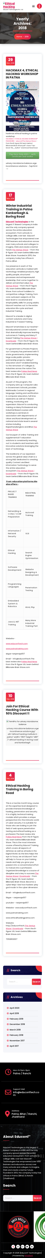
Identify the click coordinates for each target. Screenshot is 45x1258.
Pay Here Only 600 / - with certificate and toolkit (23, 155)
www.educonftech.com (17, 643)
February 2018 (16, 1035)
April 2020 (14, 1008)
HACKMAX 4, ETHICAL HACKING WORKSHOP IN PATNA (22, 74)
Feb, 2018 (10, 696)
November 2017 (17, 1040)
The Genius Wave (29, 141)
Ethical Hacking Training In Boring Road (19, 789)
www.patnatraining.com (17, 648)
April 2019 (14, 1013)
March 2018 (15, 1029)
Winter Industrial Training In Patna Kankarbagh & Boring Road (19, 211)
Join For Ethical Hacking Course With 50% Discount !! (22, 710)
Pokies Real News (29, 371)
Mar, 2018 (10, 196)
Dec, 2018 (10, 60)
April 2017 (14, 1046)
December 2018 (17, 1024)
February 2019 (16, 1019)
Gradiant (29, 1255)
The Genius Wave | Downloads (22, 875)
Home (19, 36)
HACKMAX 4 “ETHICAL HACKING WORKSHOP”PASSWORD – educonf (22, 140)
